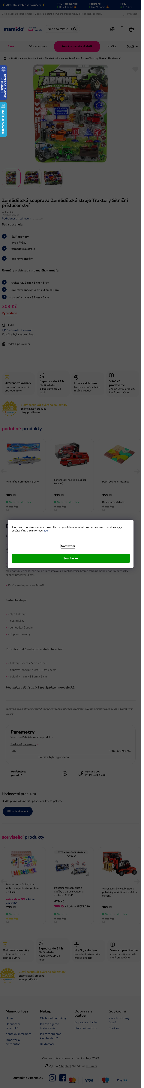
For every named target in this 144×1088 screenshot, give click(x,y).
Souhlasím (70, 558)
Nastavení (68, 546)
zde (46, 530)
